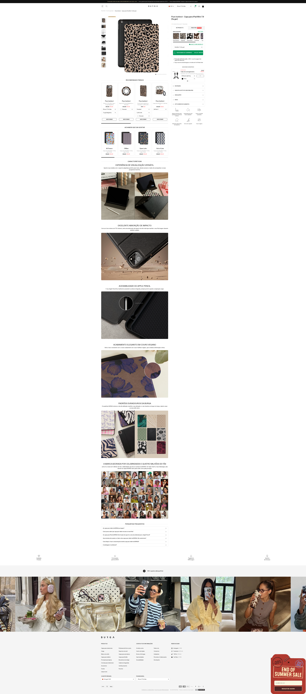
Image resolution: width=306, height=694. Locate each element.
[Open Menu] (102, 6)
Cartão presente (123, 665)
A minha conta (139, 648)
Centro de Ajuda (140, 651)
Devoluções (157, 660)
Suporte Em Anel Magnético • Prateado (126, 104)
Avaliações (156, 654)
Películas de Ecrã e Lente (125, 648)
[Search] (106, 6)
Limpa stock (104, 671)
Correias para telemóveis (107, 662)
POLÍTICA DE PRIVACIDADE (162, 689)
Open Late (143, 148)
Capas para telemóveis (106, 648)
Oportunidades (140, 657)
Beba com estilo (105, 654)
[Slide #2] (158, 74)
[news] (195, 6)
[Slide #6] (163, 74)
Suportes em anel (123, 651)
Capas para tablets (106, 657)
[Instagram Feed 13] (42, 604)
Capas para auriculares (124, 654)
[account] (199, 6)
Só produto (179, 27)
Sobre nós (156, 648)
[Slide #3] (159, 74)
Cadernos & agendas (124, 662)
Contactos (156, 651)
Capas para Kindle (123, 657)
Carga (102, 651)
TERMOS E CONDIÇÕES (147, 689)
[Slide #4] (160, 74)
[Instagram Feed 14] (98, 604)
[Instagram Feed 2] (208, 604)
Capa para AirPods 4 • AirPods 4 (160, 104)
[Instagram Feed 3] (263, 604)
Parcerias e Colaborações (160, 657)
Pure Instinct (109, 101)
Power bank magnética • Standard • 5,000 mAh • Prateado (143, 104)
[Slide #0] (155, 74)
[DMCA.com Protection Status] (200, 690)
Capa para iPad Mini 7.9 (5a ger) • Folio (109, 151)
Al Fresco (109, 148)
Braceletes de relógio (124, 660)
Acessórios (104, 665)
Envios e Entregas (140, 654)
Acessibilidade (140, 660)
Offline (126, 148)
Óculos (103, 668)
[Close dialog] (288, 662)
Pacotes (196, 27)
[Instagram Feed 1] (153, 604)
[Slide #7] (164, 74)
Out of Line (160, 148)
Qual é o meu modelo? (197, 44)
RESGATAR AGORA (288, 689)
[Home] (153, 6)
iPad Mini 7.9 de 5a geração (107, 10)
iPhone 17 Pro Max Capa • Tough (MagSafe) (109, 104)
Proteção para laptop (106, 660)
